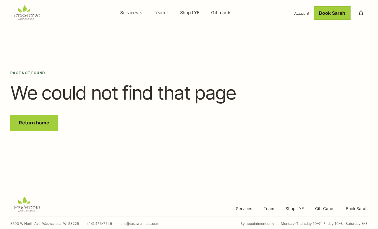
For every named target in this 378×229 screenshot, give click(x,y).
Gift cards (221, 12)
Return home (34, 123)
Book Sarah (332, 13)
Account (301, 13)
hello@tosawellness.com (138, 223)
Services (129, 12)
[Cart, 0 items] (361, 13)
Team (159, 12)
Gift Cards (324, 208)
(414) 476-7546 (98, 223)
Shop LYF (190, 12)
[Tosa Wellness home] (34, 13)
